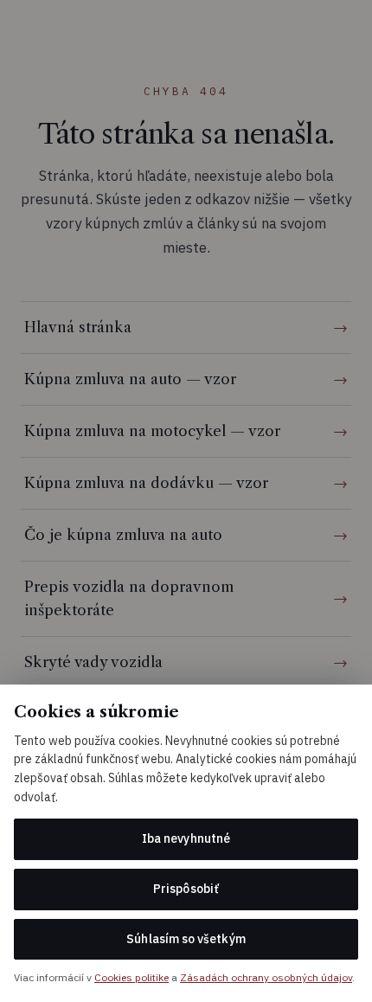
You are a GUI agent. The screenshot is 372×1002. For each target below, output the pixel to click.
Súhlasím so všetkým (185, 939)
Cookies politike (131, 977)
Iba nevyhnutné (186, 838)
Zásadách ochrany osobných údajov (266, 977)
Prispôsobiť (186, 888)
